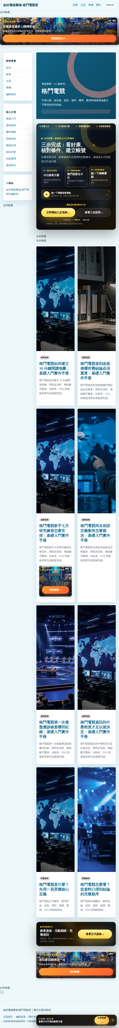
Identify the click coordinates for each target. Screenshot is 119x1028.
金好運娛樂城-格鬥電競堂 (20, 5)
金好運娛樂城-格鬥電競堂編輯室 (17, 191)
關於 (98, 5)
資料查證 (11, 125)
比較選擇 (11, 158)
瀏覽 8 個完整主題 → (52, 111)
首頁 (8, 67)
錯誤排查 (11, 152)
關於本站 (33, 1016)
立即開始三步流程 (58, 212)
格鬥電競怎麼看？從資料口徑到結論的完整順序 (95, 889)
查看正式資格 (95, 934)
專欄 (90, 5)
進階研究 (11, 165)
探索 (75, 5)
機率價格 (11, 132)
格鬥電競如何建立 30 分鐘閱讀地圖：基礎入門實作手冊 (54, 368)
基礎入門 (11, 118)
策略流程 (11, 138)
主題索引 (8, 1016)
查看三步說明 (94, 212)
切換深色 (110, 5)
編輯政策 (11, 94)
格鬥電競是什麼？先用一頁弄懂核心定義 (54, 889)
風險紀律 (11, 145)
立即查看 (101, 1020)
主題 (83, 5)
